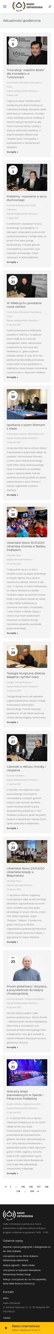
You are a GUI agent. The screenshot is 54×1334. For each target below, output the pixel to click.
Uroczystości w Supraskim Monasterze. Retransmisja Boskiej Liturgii (22, 1272)
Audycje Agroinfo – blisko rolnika (19, 1265)
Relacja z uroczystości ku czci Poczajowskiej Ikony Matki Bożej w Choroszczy (24, 1281)
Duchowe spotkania (15, 205)
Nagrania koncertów (31, 1104)
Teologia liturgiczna (23, 682)
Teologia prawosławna (34, 999)
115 (23, 1186)
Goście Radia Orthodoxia (17, 82)
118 (46, 1186)
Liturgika (10, 682)
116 (31, 1186)
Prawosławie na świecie (17, 434)
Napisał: (22, 91)
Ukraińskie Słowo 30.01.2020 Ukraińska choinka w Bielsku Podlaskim (26, 546)
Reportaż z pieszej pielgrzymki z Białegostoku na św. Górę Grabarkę (26, 1249)
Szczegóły (11, 152)
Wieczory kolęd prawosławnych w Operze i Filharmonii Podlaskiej (25, 1095)
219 (32, 1191)
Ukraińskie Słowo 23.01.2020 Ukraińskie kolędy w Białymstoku (25, 872)
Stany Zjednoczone (35, 434)
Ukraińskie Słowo (14, 555)
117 (38, 1186)
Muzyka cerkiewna (14, 1104)
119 (18, 1191)
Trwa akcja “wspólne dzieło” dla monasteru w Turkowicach (26, 73)
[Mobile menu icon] (5, 6)
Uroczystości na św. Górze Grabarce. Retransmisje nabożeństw (21, 1258)
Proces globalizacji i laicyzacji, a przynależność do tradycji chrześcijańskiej (27, 990)
